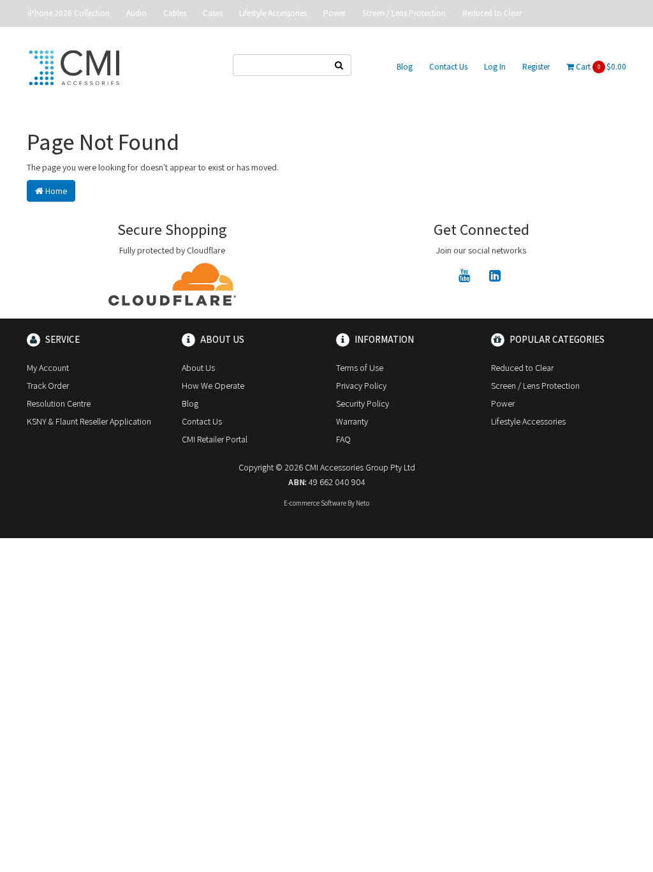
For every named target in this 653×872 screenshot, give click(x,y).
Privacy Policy (361, 385)
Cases (213, 13)
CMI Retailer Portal (214, 439)
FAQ (343, 439)
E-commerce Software (315, 503)
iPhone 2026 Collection (68, 13)
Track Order (48, 385)
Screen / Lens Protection (404, 13)
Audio (136, 13)
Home (55, 191)
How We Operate (213, 385)
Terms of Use (359, 367)
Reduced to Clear (492, 13)
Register (536, 66)
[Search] (339, 65)
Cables (174, 13)
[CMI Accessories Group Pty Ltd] (74, 65)
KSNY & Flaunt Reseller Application (89, 421)
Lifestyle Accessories (273, 13)
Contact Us (448, 66)
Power (334, 13)
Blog (405, 66)
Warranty (352, 421)
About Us (198, 367)
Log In (495, 66)
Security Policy (362, 403)
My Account (48, 367)
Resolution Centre (59, 403)
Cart (600, 66)
